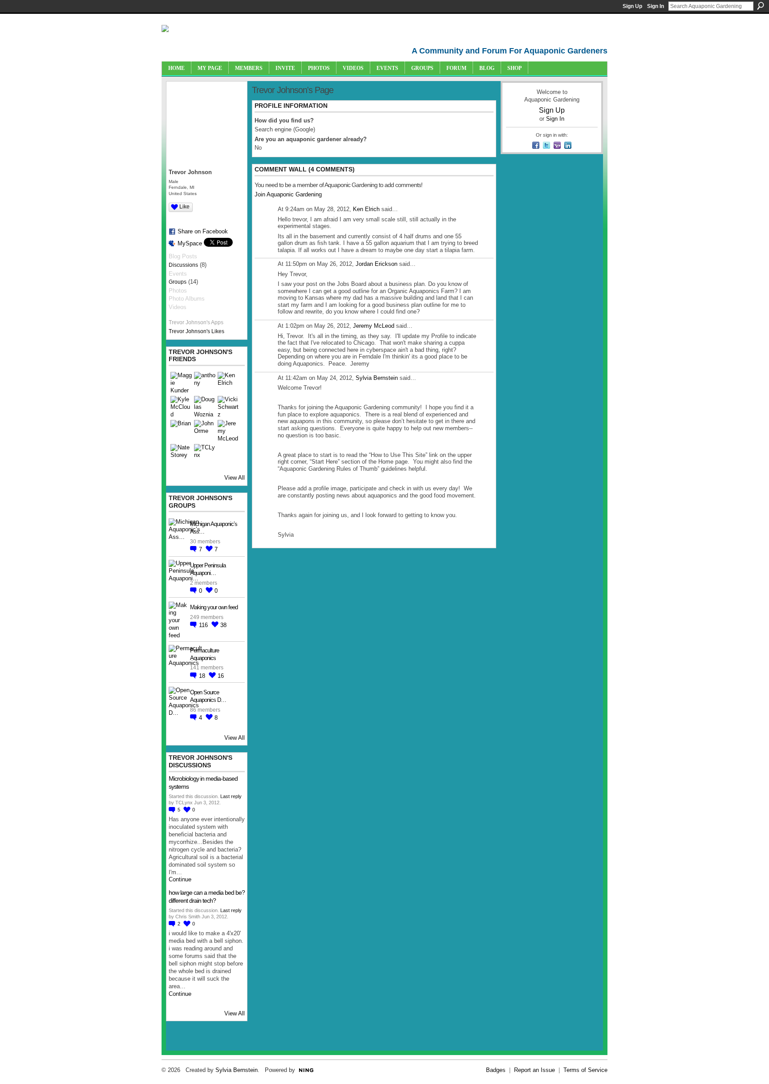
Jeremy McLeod (373, 325)
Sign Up (632, 6)
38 (223, 625)
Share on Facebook (203, 231)
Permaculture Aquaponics (204, 654)
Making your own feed (214, 607)
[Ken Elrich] (228, 382)
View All (234, 477)
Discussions (183, 265)
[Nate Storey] (181, 454)
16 (221, 675)
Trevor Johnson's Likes (196, 331)
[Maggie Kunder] (181, 382)
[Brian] (181, 430)
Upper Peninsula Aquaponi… (208, 569)
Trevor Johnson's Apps (196, 322)
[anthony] (204, 382)
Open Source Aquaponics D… (208, 696)
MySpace (190, 243)
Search (760, 6)
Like (184, 207)
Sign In (655, 6)
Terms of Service (585, 1070)
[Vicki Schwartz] (228, 406)
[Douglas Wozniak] (204, 406)
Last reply (231, 796)
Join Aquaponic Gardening (288, 194)
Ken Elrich (366, 209)
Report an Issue (534, 1070)
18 (203, 675)
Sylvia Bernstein (377, 378)
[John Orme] (204, 430)
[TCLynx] (204, 454)
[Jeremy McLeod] (228, 430)
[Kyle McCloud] (181, 406)
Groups (177, 282)
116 (204, 625)
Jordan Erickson (376, 264)
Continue (180, 879)
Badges (496, 1070)
